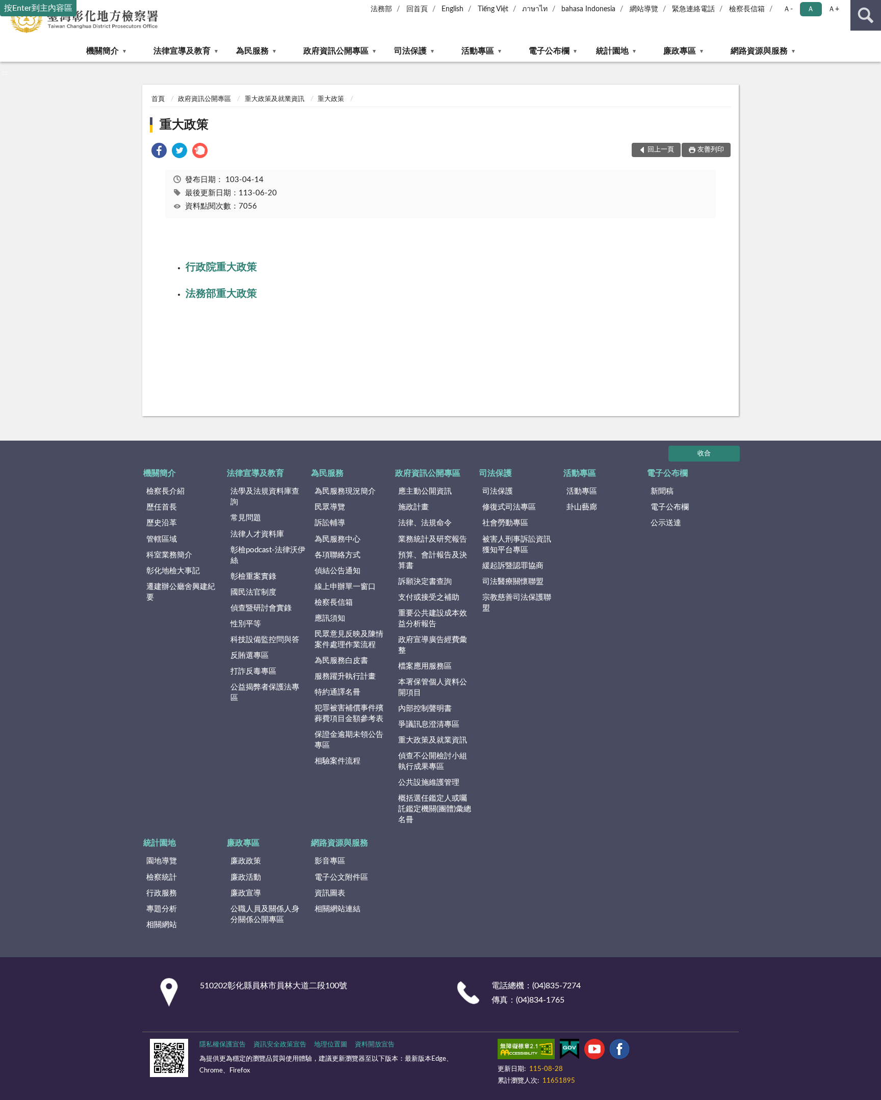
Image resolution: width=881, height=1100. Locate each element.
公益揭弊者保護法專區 (264, 692)
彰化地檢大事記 (173, 571)
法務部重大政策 (221, 294)
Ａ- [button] (788, 9)
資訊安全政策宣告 (279, 1044)
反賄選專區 (249, 655)
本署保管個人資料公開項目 (432, 687)
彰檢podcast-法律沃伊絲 (267, 555)
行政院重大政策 (221, 267)
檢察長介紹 (165, 491)
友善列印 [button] (710, 149)
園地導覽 (161, 861)
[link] (159, 152)
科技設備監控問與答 (264, 640)
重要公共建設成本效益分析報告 (432, 618)
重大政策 (331, 99)
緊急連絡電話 (693, 9)
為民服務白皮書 (341, 660)
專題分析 (161, 909)
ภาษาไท (535, 9)
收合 (704, 453)
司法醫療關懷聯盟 (512, 581)
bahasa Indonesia (588, 9)
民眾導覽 (330, 507)
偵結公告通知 (337, 571)
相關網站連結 (337, 909)
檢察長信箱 (747, 9)
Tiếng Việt (493, 9)
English (452, 9)
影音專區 (330, 861)
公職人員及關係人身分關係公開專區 (264, 914)
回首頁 (417, 9)
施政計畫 (413, 507)
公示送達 (666, 523)
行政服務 (161, 893)
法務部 (381, 9)
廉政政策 (245, 861)
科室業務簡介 (169, 555)
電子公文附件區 (341, 877)
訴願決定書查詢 (425, 581)
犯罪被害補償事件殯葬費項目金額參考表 (349, 713)
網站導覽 (644, 9)
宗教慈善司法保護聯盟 (516, 603)
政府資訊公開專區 (336, 51)
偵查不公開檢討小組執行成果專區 (432, 761)
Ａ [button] (810, 9)
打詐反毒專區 (253, 671)
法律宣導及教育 (182, 51)
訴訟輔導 (330, 523)
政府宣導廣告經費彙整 (432, 645)
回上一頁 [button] (660, 149)
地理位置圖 (330, 1044)
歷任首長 (161, 507)
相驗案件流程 (337, 761)
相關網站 (161, 925)
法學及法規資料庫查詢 (264, 497)
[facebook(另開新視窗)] (619, 1051)
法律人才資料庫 (257, 534)
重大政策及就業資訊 (274, 99)
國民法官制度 (253, 592)
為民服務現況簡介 (345, 491)
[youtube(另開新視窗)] (594, 1051)
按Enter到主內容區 (38, 8)
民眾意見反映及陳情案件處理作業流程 (349, 639)
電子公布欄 (549, 51)
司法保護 (410, 51)
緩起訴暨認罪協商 (512, 566)
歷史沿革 (161, 523)
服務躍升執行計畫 (345, 676)
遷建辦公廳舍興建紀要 (180, 592)
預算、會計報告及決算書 (432, 560)
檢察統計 (161, 877)
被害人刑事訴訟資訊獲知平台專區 (516, 544)
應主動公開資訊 (425, 491)
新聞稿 (662, 491)
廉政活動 (245, 877)
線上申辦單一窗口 (345, 587)
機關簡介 (102, 51)
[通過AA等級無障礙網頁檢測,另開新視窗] (526, 1051)
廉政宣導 (245, 893)
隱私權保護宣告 (222, 1044)
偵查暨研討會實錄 (261, 608)
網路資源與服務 (759, 51)
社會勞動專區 (505, 523)
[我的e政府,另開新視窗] (569, 1051)
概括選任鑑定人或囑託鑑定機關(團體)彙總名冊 (434, 809)
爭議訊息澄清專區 (428, 724)
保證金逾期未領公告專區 (349, 740)
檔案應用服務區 (425, 666)
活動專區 (477, 51)
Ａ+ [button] (833, 9)
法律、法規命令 (425, 523)
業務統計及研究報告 (432, 539)
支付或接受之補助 (428, 597)
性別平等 (245, 624)
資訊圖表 (330, 893)
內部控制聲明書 (425, 708)
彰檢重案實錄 (253, 576)
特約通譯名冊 (337, 692)
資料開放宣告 (375, 1044)
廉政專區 (679, 51)
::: (5, 73)
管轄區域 (161, 539)
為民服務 (252, 51)
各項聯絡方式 (337, 555)
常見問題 (245, 518)
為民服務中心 (337, 539)
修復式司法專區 (509, 507)
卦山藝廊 (581, 507)
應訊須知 (330, 618)
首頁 (158, 99)
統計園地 (612, 51)
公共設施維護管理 (428, 782)
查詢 (865, 15)
